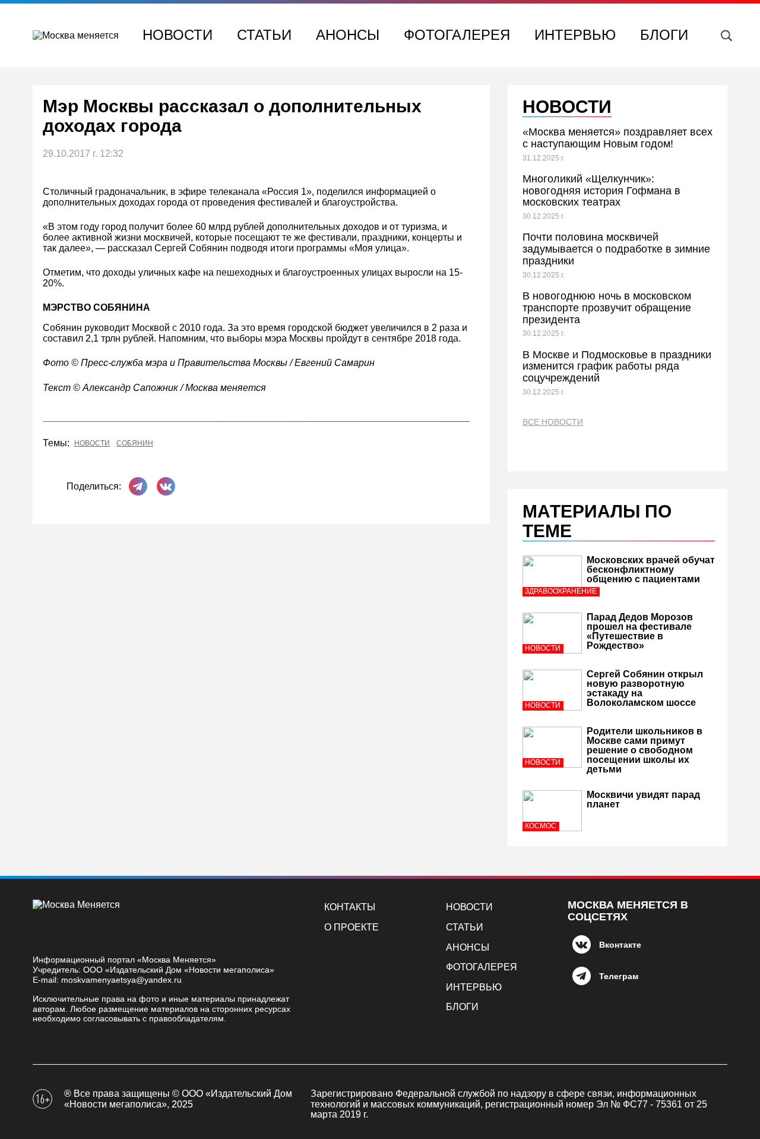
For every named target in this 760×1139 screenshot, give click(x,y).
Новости (177, 35)
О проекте (351, 927)
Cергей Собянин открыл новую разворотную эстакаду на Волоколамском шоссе (645, 688)
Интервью (575, 35)
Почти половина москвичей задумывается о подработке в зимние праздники (616, 249)
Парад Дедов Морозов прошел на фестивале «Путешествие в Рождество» (640, 631)
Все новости (552, 422)
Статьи (264, 35)
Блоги (664, 35)
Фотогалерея (457, 35)
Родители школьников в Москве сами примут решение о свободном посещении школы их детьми (644, 750)
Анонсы (347, 35)
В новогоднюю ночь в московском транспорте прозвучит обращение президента (606, 308)
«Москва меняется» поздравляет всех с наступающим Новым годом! (617, 138)
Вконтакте (620, 944)
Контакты (349, 907)
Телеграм (618, 976)
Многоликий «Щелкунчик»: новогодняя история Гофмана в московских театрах (601, 191)
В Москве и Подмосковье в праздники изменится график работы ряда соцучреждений (616, 366)
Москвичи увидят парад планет (643, 799)
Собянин (134, 443)
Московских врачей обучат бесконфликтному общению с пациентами (651, 569)
